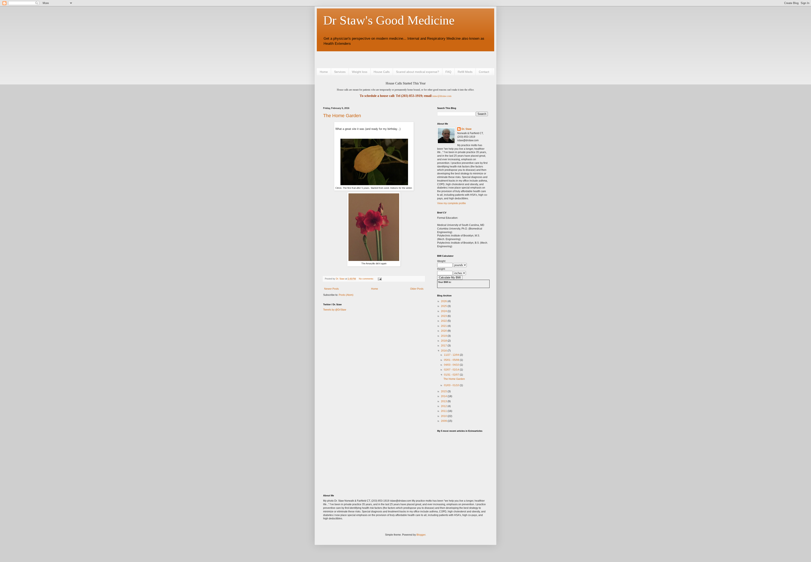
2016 (444, 350)
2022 (444, 320)
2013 (444, 401)
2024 (444, 311)
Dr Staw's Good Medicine (388, 20)
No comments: (366, 278)
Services (340, 71)
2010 (444, 416)
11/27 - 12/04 (452, 354)
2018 (444, 340)
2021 (444, 325)
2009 (444, 420)
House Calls (382, 71)
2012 (444, 406)
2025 (444, 306)
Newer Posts (331, 288)
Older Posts (416, 288)
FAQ (448, 71)
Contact (484, 71)
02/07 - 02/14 (452, 369)
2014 (444, 396)
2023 (444, 316)
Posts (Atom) (346, 294)
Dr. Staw (466, 129)
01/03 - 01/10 (452, 385)
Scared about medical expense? (417, 71)
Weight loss (359, 71)
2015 (444, 391)
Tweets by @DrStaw (334, 309)
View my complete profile (451, 203)
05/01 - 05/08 (452, 359)
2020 (444, 330)
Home (324, 71)
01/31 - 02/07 (452, 374)
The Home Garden (342, 115)
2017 (444, 345)
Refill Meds (465, 71)
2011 (444, 411)
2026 (444, 301)
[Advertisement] (372, 59)
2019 (444, 335)
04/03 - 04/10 (452, 364)
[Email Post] (379, 278)
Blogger (420, 534)
